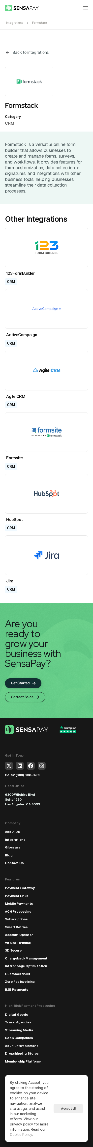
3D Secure (13, 950)
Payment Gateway (20, 888)
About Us (12, 832)
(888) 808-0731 (28, 775)
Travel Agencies (18, 1022)
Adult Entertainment (21, 1046)
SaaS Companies (19, 1038)
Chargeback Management (26, 958)
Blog (8, 855)
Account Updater (19, 935)
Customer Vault (17, 974)
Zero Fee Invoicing (20, 981)
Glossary (12, 847)
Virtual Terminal (18, 943)
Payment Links (16, 896)
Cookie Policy (21, 1134)
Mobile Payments (19, 903)
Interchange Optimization (26, 966)
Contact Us (14, 863)
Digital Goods (16, 1014)
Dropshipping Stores (22, 1053)
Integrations (15, 840)
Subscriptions (16, 919)
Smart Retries (16, 927)
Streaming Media (19, 1030)
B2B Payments (16, 989)
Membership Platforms (23, 1061)
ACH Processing (18, 911)
